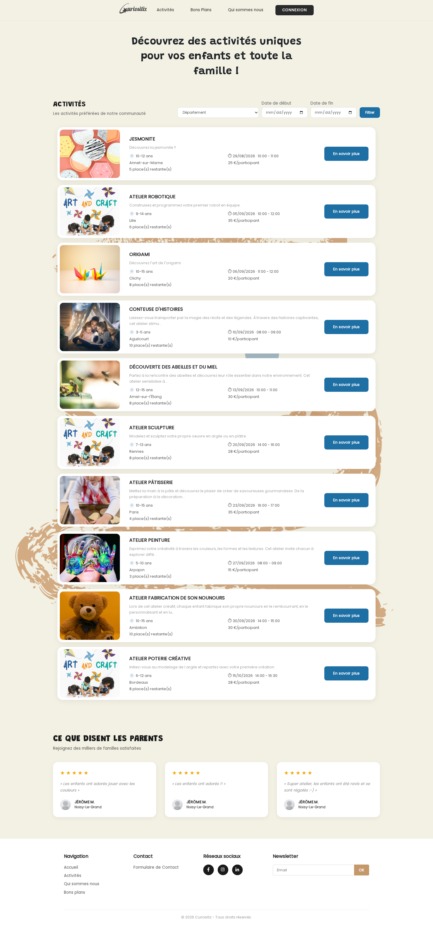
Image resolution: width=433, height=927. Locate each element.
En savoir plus (346, 153)
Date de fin (321, 103)
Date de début (276, 103)
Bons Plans (201, 10)
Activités (165, 10)
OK (361, 870)
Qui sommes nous (245, 10)
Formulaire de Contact (156, 867)
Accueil (71, 867)
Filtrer (369, 112)
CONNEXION (294, 9)
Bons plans (74, 892)
